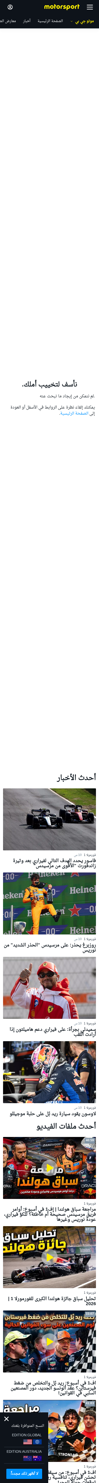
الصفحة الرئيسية (74, 413)
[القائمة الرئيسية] (90, 7)
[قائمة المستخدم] (10, 7)
